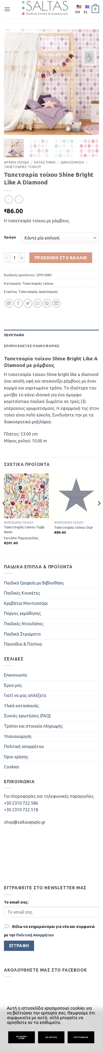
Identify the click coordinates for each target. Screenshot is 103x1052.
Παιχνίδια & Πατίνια (23, 644)
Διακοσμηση (72, 162)
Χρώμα (10, 237)
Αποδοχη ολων (21, 1037)
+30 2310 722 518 (21, 809)
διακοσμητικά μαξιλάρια (27, 421)
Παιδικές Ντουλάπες (23, 623)
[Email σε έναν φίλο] (37, 303)
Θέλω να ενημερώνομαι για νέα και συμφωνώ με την (49, 930)
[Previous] (12, 82)
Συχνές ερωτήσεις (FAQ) (27, 715)
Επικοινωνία (15, 675)
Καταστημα (44, 162)
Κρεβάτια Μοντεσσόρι (26, 603)
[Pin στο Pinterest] (47, 303)
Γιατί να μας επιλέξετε (25, 695)
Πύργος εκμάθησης (22, 613)
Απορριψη (51, 1037)
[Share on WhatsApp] (8, 303)
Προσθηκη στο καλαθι (61, 258)
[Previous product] (19, 199)
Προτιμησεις (81, 1037)
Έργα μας (13, 685)
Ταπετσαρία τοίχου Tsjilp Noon (24, 529)
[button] (7, 9)
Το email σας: (16, 902)
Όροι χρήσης (16, 756)
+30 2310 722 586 (21, 803)
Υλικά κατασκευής (21, 705)
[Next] (90, 82)
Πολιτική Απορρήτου (35, 935)
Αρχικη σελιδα (16, 162)
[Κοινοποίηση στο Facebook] (18, 303)
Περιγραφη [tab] (14, 335)
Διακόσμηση (48, 291)
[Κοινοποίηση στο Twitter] (28, 303)
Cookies (11, 766)
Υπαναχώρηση (17, 736)
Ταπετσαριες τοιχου (22, 167)
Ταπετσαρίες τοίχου (37, 283)
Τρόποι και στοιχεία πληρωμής (33, 726)
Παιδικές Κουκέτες (22, 593)
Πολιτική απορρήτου (24, 746)
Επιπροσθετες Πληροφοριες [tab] (31, 346)
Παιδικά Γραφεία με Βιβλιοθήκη (34, 583)
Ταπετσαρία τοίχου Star (73, 527)
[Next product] (8, 199)
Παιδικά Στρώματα (22, 634)
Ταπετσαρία (27, 291)
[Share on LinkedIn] (56, 303)
